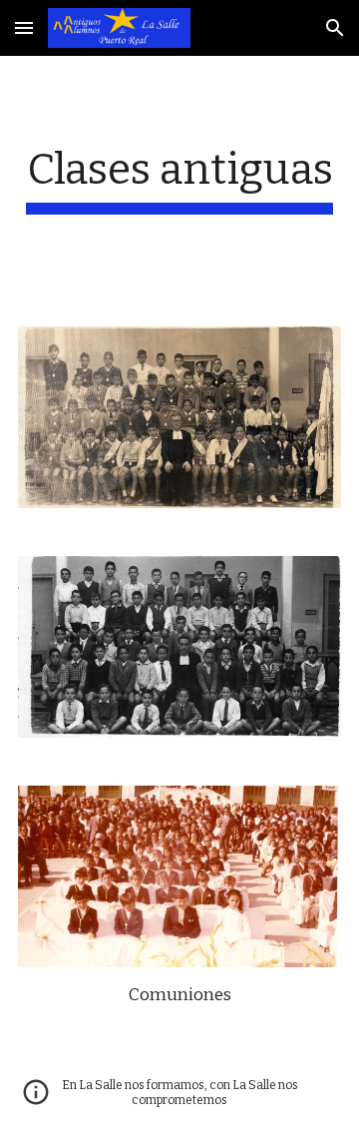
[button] (24, 27)
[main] (179, 179)
